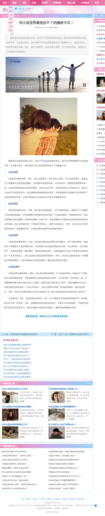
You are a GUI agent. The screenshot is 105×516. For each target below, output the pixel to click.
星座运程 (80, 499)
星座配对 (49, 499)
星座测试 (65, 499)
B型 (11, 19)
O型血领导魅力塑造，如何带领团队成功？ (20, 484)
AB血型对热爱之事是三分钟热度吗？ (64, 484)
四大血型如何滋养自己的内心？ (17, 355)
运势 (24, 3)
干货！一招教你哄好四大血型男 (17, 359)
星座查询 (57, 499)
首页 (5, 3)
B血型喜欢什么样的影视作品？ (15, 488)
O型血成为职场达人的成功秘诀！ (16, 480)
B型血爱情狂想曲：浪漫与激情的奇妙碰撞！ (67, 451)
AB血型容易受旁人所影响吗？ (14, 464)
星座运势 (72, 499)
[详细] (22, 401)
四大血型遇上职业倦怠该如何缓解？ (17, 406)
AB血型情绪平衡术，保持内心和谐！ (17, 456)
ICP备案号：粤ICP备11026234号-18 (21, 505)
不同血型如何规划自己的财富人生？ (63, 389)
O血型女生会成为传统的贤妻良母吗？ (64, 460)
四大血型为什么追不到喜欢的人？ (62, 424)
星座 (14, 3)
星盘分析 (71, 3)
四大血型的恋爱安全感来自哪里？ (18, 377)
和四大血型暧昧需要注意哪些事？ (18, 345)
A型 (11, 15)
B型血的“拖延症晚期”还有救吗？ (62, 464)
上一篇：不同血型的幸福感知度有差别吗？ (20, 334)
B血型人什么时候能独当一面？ (15, 476)
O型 (10, 26)
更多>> (89, 383)
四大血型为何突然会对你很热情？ (18, 363)
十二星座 (41, 499)
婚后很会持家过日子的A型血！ (15, 451)
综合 (10, 30)
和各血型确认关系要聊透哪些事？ (62, 406)
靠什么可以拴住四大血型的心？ (17, 366)
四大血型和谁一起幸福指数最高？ (18, 373)
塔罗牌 (45, 3)
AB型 (10, 23)
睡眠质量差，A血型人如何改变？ (16, 468)
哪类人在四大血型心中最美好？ (17, 348)
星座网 (28, 499)
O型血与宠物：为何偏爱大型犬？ (62, 456)
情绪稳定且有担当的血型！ (59, 472)
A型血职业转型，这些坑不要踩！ (62, 488)
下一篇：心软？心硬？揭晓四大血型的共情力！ (71, 334)
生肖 (34, 3)
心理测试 (85, 3)
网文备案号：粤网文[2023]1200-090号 (80, 505)
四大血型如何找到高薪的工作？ (15, 424)
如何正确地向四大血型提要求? (17, 352)
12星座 (34, 499)
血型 (97, 3)
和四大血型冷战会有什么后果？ (15, 389)
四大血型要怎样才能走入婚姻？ (17, 370)
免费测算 (57, 3)
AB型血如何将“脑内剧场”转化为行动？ (64, 476)
